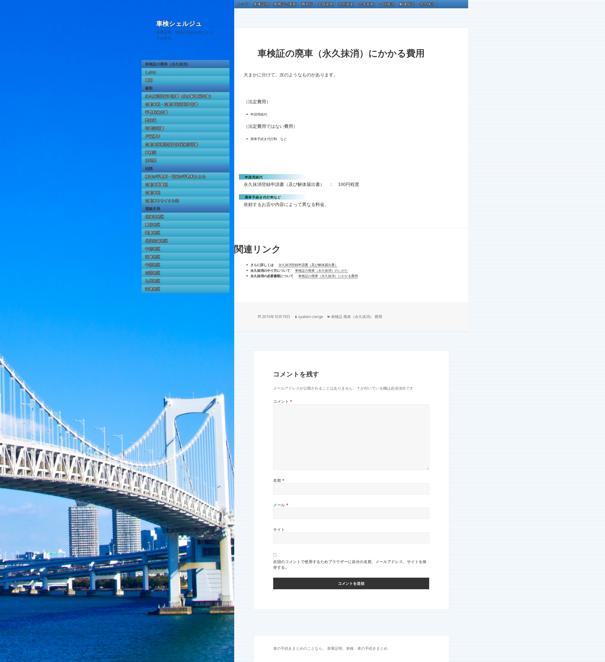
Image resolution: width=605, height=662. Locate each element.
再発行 (307, 4)
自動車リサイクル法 (162, 200)
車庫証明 (260, 4)
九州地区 (152, 281)
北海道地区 (154, 216)
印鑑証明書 (154, 128)
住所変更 (346, 4)
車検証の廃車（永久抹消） (167, 64)
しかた (150, 72)
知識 (149, 168)
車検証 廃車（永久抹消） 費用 (356, 316)
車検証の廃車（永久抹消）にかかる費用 (328, 276)
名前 (279, 480)
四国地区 (152, 272)
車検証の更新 (285, 4)
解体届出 (407, 4)
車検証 (150, 152)
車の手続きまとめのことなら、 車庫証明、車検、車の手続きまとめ (330, 648)
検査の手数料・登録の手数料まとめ (175, 176)
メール (280, 504)
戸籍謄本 (152, 136)
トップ (242, 4)
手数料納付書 (156, 112)
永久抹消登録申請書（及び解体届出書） (179, 96)
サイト (279, 529)
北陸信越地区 (156, 240)
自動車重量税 (156, 184)
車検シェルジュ (179, 23)
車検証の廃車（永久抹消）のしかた (321, 270)
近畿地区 (152, 256)
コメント (282, 401)
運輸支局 (152, 208)
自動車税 (152, 192)
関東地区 (152, 232)
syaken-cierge (310, 316)
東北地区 (152, 224)
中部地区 (152, 248)
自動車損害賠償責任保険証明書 (171, 144)
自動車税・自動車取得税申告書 (171, 104)
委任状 (150, 120)
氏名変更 (366, 4)
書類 (149, 88)
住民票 (150, 160)
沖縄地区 (152, 289)
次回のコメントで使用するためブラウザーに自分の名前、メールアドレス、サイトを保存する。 (350, 564)
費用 (149, 80)
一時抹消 (386, 4)
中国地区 (152, 264)
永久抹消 (427, 4)
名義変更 (325, 4)
